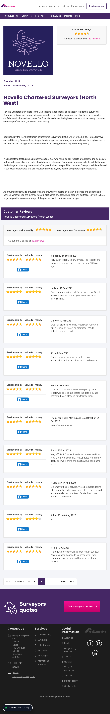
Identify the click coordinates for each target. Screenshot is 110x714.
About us (43, 6)
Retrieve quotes (96, 6)
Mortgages (43, 655)
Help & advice (44, 645)
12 (55, 582)
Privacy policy (70, 681)
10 (41, 582)
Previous (19, 582)
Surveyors (42, 640)
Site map (68, 675)
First (8, 582)
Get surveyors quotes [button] (80, 606)
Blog (77, 16)
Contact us (54, 6)
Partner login (77, 6)
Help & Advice (54, 16)
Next (63, 582)
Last (72, 582)
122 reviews (93, 38)
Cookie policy (70, 686)
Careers (68, 662)
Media (67, 643)
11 (48, 582)
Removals (42, 650)
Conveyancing (44, 634)
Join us (65, 6)
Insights (68, 16)
